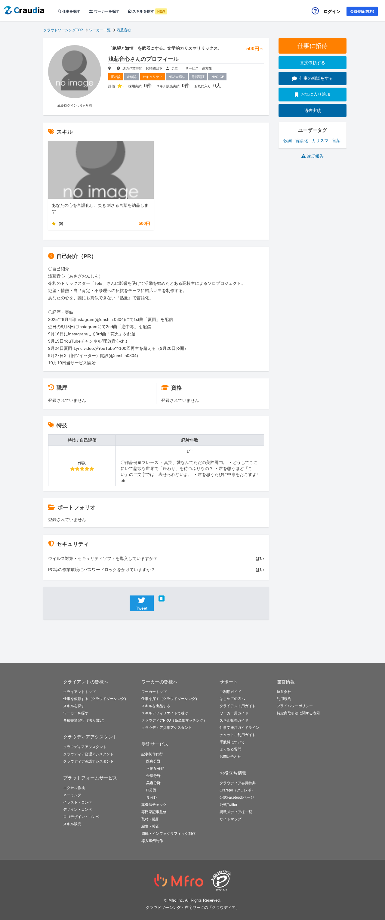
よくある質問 (230, 749)
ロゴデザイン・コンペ (81, 817)
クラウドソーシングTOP (63, 30)
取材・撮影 (150, 819)
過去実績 (312, 110)
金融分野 (153, 776)
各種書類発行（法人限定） (84, 720)
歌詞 (287, 140)
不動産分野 (155, 768)
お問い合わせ (230, 756)
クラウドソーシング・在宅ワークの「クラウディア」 (192, 907)
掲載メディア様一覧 (236, 812)
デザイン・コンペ (77, 809)
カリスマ (320, 140)
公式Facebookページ (237, 797)
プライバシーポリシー (295, 706)
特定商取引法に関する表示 (298, 713)
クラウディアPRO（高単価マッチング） (174, 720)
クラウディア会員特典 (238, 783)
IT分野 (151, 790)
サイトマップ (230, 819)
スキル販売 (72, 824)
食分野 (151, 797)
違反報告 (315, 156)
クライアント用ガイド (238, 706)
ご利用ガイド (230, 692)
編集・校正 (150, 826)
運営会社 (284, 692)
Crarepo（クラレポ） (237, 790)
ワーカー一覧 (100, 30)
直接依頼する (312, 62)
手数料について (232, 742)
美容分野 (153, 783)
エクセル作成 (74, 788)
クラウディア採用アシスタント (166, 728)
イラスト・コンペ (77, 802)
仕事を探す (70, 11)
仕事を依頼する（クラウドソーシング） (95, 699)
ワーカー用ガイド (234, 713)
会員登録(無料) (362, 11)
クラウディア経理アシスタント (88, 754)
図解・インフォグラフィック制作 (168, 833)
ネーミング (72, 795)
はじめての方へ (232, 699)
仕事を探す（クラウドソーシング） (170, 699)
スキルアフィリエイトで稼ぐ (164, 713)
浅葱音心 (124, 30)
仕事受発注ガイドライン (239, 728)
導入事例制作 (152, 841)
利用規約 (284, 699)
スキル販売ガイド (234, 720)
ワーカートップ (154, 692)
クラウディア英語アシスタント (88, 761)
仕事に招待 (312, 45)
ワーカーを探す (106, 11)
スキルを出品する (155, 706)
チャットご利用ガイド (238, 735)
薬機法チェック (154, 805)
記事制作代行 (152, 754)
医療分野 (153, 761)
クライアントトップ (79, 692)
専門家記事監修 (154, 812)
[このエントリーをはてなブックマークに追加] (171, 598)
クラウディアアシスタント (84, 747)
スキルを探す (148, 11)
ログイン (332, 11)
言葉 (336, 140)
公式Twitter (228, 805)
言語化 (301, 140)
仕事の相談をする (316, 78)
